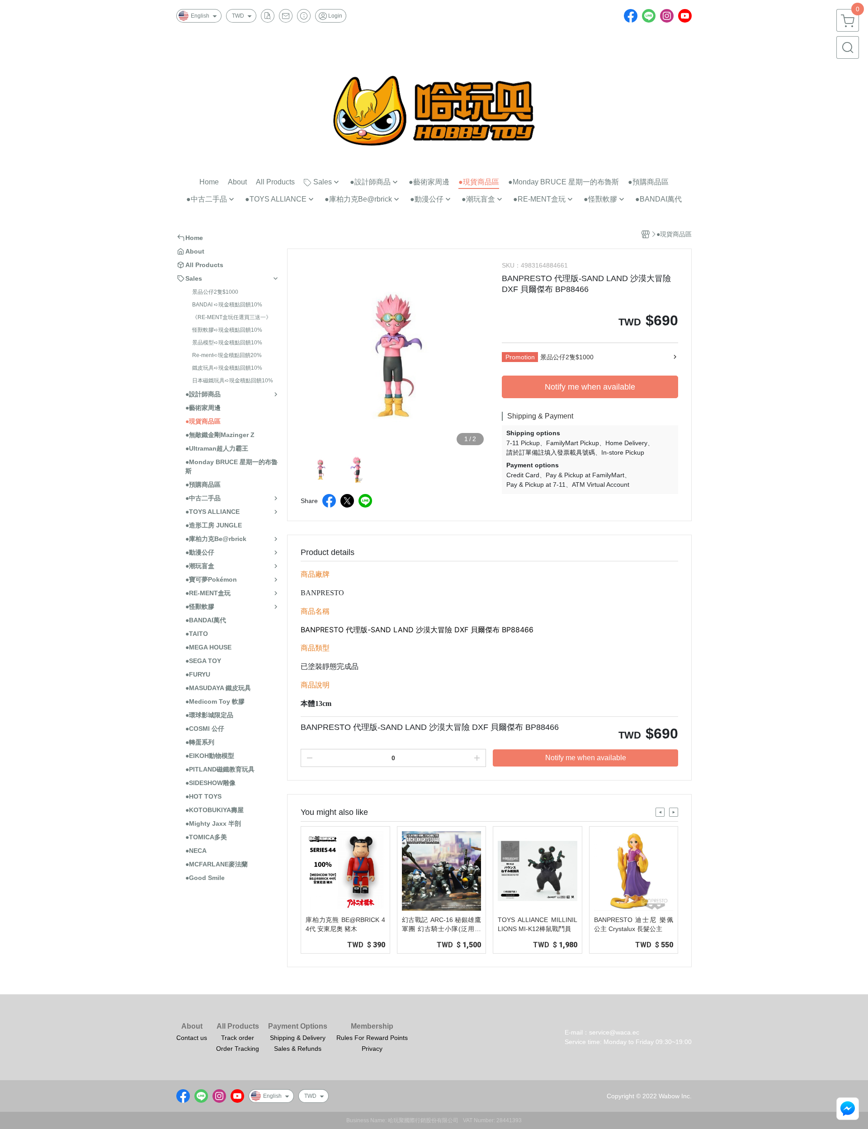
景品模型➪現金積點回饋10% (227, 342)
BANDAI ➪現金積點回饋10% (227, 304)
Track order (237, 1038)
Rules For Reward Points (372, 1038)
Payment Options (297, 1026)
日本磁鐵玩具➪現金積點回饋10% (232, 380)
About (192, 1026)
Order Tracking (237, 1048)
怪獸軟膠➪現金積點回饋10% (227, 330)
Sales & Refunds (297, 1048)
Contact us (191, 1038)
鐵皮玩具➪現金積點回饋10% (227, 368)
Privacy (372, 1048)
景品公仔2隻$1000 (215, 292)
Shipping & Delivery (298, 1038)
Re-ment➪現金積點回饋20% (227, 355)
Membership (372, 1026)
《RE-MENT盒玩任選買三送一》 (231, 317)
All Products (238, 1026)
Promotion (520, 357)
